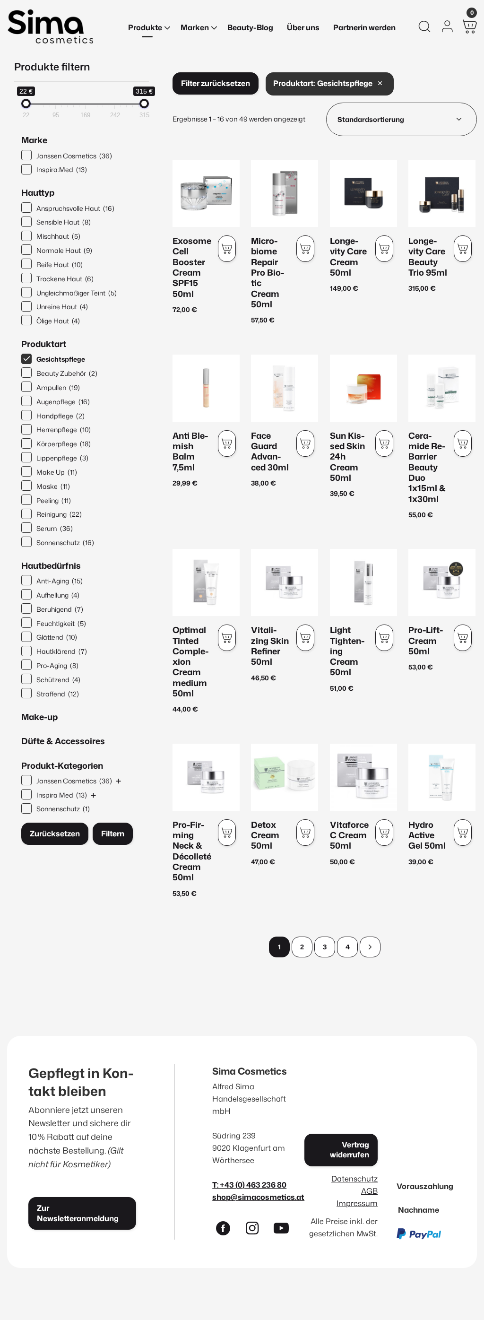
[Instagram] (256, 1230)
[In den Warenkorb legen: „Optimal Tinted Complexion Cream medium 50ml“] (227, 638)
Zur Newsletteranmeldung (78, 1213)
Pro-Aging (57, 665)
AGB (369, 1190)
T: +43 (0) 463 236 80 (249, 1184)
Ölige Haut (58, 320)
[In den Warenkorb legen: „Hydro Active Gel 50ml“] (463, 832)
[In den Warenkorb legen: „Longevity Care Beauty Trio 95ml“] (463, 248)
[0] (470, 26)
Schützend (58, 679)
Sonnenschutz (65, 542)
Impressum (357, 1203)
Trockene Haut (65, 278)
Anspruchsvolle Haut (75, 208)
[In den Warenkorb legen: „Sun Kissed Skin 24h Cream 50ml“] (384, 443)
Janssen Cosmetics (74, 155)
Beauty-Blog (250, 27)
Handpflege (60, 415)
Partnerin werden (364, 27)
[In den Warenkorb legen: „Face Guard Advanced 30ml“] (305, 443)
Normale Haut (64, 250)
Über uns (303, 27)
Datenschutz (354, 1178)
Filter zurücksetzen (215, 83)
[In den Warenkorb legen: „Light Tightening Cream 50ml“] (384, 638)
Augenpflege (63, 401)
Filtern (112, 833)
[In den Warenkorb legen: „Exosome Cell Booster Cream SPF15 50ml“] (227, 248)
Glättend (56, 637)
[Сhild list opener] (118, 781)
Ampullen (58, 387)
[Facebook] (227, 1230)
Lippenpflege (62, 457)
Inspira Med (61, 794)
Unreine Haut (62, 306)
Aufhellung (57, 595)
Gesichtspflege (60, 359)
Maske (53, 486)
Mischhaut (58, 236)
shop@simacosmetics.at (258, 1196)
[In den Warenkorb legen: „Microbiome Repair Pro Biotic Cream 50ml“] (305, 248)
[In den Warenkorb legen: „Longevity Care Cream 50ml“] (384, 248)
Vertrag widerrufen (349, 1149)
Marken (195, 27)
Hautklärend (61, 651)
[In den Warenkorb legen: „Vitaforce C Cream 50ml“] (384, 832)
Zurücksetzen (55, 833)
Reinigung (59, 514)
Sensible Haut (63, 221)
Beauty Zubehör (66, 373)
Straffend (57, 693)
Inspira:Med (61, 169)
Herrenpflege (63, 429)
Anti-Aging (59, 580)
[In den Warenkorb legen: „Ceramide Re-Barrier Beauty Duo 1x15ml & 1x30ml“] (463, 443)
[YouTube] (285, 1230)
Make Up (56, 472)
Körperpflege (63, 443)
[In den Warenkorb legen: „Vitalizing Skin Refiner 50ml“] (305, 638)
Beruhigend (59, 609)
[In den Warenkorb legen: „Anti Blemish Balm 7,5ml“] (227, 443)
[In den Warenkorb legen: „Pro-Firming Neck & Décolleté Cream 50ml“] (227, 832)
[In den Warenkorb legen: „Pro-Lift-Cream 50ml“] (463, 638)
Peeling (53, 500)
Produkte (145, 27)
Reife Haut (59, 264)
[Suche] (424, 26)
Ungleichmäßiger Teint (76, 292)
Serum (54, 528)
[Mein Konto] (447, 26)
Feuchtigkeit (61, 623)
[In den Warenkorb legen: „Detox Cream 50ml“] (305, 832)
